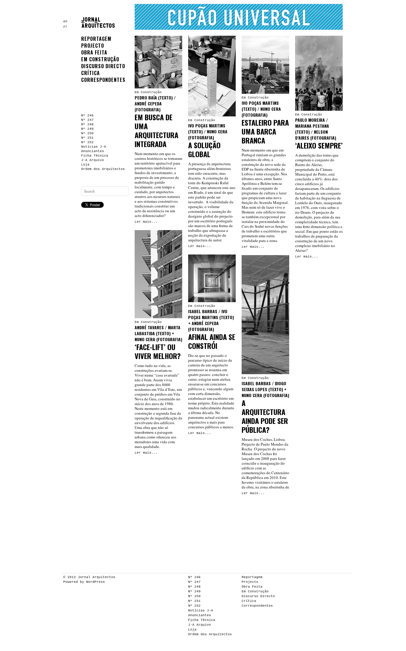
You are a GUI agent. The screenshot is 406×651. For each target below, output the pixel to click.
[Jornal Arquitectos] (99, 25)
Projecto (92, 45)
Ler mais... (146, 222)
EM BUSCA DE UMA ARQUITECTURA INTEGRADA (156, 130)
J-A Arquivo (92, 160)
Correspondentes (103, 79)
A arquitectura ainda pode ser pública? (265, 416)
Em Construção (100, 59)
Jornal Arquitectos (96, 577)
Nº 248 (87, 124)
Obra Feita (94, 52)
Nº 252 (87, 142)
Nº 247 (87, 120)
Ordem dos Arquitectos (103, 169)
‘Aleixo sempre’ (319, 145)
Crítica (90, 73)
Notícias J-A (93, 147)
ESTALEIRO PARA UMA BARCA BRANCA (265, 131)
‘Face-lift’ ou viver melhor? (158, 351)
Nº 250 (87, 133)
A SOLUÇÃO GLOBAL (204, 149)
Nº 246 (87, 115)
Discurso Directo (103, 66)
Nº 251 (87, 138)
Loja (85, 164)
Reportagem (96, 38)
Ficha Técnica (94, 155)
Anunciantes (92, 151)
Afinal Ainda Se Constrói (211, 341)
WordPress (95, 582)
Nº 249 (87, 129)
